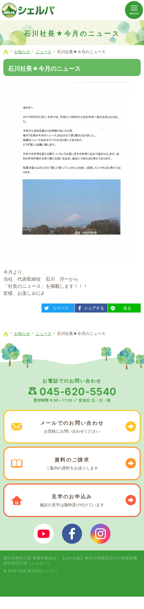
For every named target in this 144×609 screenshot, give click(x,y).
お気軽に (72, 427)
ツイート (57, 307)
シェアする (91, 307)
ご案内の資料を (72, 463)
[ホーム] (6, 52)
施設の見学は (72, 500)
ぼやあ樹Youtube (43, 534)
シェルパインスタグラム (100, 534)
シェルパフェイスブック (72, 534)
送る (122, 307)
